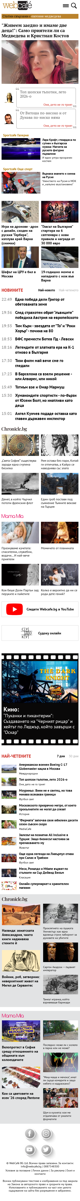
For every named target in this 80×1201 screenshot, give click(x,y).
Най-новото (46, 290)
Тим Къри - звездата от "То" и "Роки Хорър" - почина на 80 (45, 328)
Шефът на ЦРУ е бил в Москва (19, 274)
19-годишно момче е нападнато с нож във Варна (57, 276)
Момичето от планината (57, 548)
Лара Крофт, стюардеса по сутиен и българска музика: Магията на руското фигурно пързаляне (59, 147)
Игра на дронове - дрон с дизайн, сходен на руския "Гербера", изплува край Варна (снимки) (20, 234)
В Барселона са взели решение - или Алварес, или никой (43, 376)
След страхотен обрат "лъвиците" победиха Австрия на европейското (46, 315)
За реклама (58, 1170)
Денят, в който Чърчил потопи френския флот (17, 501)
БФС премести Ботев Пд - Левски (44, 339)
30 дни (73, 756)
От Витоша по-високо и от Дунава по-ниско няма (43, 115)
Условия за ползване (18, 1170)
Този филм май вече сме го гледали (39, 363)
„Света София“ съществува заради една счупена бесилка (19, 464)
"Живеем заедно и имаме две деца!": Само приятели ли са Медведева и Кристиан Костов (35, 30)
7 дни (61, 756)
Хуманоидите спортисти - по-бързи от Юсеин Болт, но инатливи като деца (46, 400)
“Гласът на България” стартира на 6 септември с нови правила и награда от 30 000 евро (58, 234)
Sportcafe (10, 135)
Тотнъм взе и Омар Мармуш (39, 387)
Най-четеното (68, 290)
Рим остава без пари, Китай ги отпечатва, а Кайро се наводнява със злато (59, 464)
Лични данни (40, 1170)
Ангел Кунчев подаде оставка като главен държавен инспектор (46, 416)
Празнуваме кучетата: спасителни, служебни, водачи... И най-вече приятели (17, 553)
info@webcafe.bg (31, 1166)
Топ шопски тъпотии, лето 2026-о (43, 94)
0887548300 (51, 1166)
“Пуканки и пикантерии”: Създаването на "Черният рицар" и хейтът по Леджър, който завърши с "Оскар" (39, 724)
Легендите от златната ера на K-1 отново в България (44, 350)
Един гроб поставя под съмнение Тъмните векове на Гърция (58, 502)
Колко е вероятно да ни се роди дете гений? (59, 592)
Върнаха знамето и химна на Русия (58, 175)
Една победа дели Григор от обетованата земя (39, 302)
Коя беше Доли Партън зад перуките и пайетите (20, 592)
